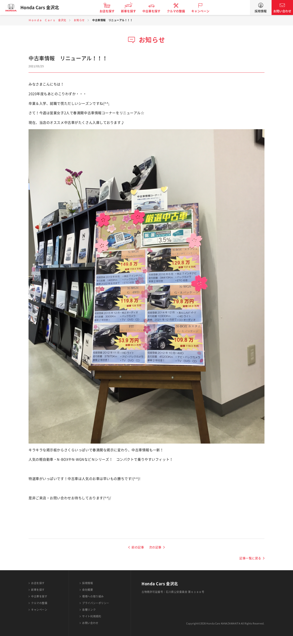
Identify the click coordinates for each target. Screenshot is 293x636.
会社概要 (87, 589)
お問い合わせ (282, 11)
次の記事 (155, 547)
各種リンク (89, 609)
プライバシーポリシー (95, 603)
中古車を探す (151, 11)
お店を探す (107, 11)
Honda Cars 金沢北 (39, 7)
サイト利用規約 (91, 616)
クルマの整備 (176, 11)
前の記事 (137, 547)
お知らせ (79, 20)
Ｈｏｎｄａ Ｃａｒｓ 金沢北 (47, 20)
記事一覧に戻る (250, 558)
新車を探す (128, 11)
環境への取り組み (93, 596)
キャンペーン (200, 11)
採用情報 (261, 11)
